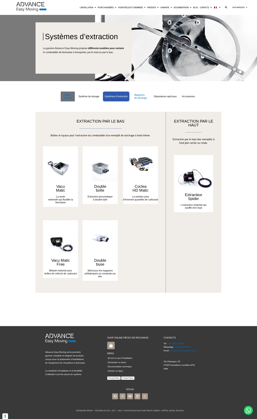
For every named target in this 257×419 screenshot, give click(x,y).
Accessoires (188, 96)
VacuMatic (60, 188)
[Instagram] (123, 396)
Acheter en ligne (115, 371)
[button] (226, 7)
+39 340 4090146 (182, 347)
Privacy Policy (113, 378)
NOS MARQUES (238, 7)
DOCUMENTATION (181, 7)
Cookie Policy (127, 378)
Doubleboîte (100, 188)
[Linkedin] (137, 396)
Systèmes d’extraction (116, 96)
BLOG (195, 7)
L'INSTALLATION (86, 7)
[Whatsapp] (145, 396)
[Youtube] (130, 396)
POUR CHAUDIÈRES (106, 7)
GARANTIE (164, 7)
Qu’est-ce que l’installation (120, 358)
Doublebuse (100, 262)
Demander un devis (117, 362)
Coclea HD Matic (140, 188)
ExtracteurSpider (193, 197)
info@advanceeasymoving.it (182, 350)
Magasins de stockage (140, 96)
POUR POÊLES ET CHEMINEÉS (130, 7)
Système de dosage (88, 96)
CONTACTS (204, 7)
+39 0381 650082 (175, 343)
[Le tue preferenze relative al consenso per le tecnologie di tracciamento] (5, 416)
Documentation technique (120, 366)
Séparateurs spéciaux (165, 96)
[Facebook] (115, 396)
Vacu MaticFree (60, 262)
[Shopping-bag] (111, 345)
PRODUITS (151, 7)
